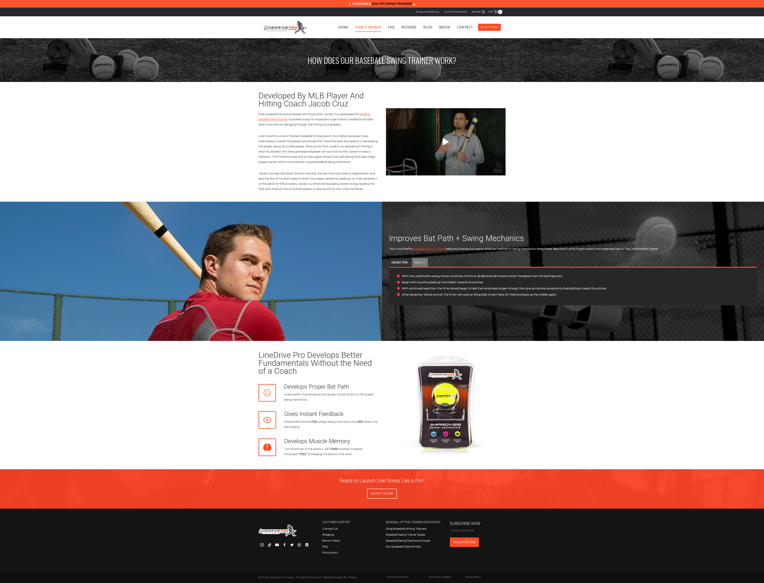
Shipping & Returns (427, 12)
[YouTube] (277, 545)
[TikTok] (269, 545)
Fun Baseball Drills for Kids (403, 546)
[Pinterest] (299, 545)
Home (343, 27)
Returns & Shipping (440, 577)
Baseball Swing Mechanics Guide (408, 540)
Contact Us (330, 528)
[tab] (399, 262)
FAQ (391, 27)
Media (444, 27)
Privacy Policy (473, 577)
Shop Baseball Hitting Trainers (406, 528)
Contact (465, 27)
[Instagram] (262, 545)
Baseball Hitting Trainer (428, 248)
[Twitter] (292, 545)
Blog (427, 27)
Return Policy (331, 540)
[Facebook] (284, 545)
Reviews (408, 27)
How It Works (368, 27)
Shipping (328, 534)
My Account (330, 552)
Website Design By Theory (340, 577)
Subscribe (464, 542)
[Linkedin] (307, 545)
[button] (446, 141)
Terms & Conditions (455, 12)
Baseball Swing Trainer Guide (405, 534)
